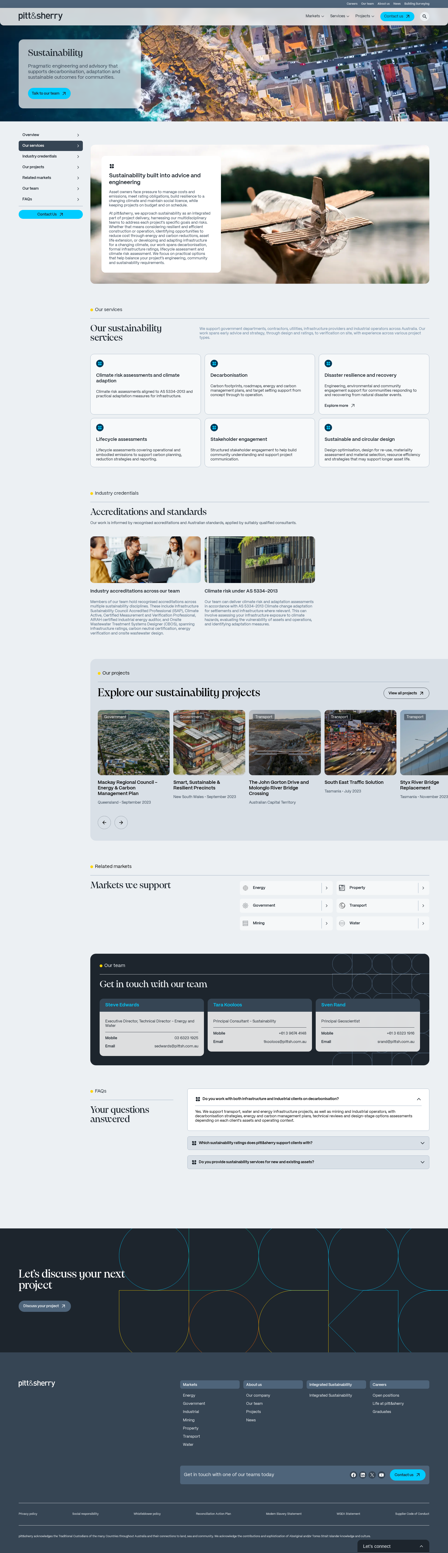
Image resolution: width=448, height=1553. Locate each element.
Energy (189, 1395)
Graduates (382, 1412)
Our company (258, 1395)
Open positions (386, 1395)
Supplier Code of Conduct (412, 1514)
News (397, 4)
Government (194, 1404)
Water (188, 1445)
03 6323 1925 (186, 1038)
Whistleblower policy (147, 1514)
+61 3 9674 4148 (292, 1033)
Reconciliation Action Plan (213, 1514)
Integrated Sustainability (330, 1395)
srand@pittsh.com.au (396, 1042)
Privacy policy (28, 1514)
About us (384, 4)
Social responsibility (85, 1514)
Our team (367, 4)
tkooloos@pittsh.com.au (285, 1042)
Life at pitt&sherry (388, 1404)
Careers (352, 4)
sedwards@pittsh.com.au (176, 1046)
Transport (191, 1436)
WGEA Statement (348, 1514)
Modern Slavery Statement (284, 1514)
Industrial (191, 1412)
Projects (253, 1412)
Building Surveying (416, 4)
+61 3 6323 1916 (400, 1033)
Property (191, 1428)
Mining (189, 1420)
